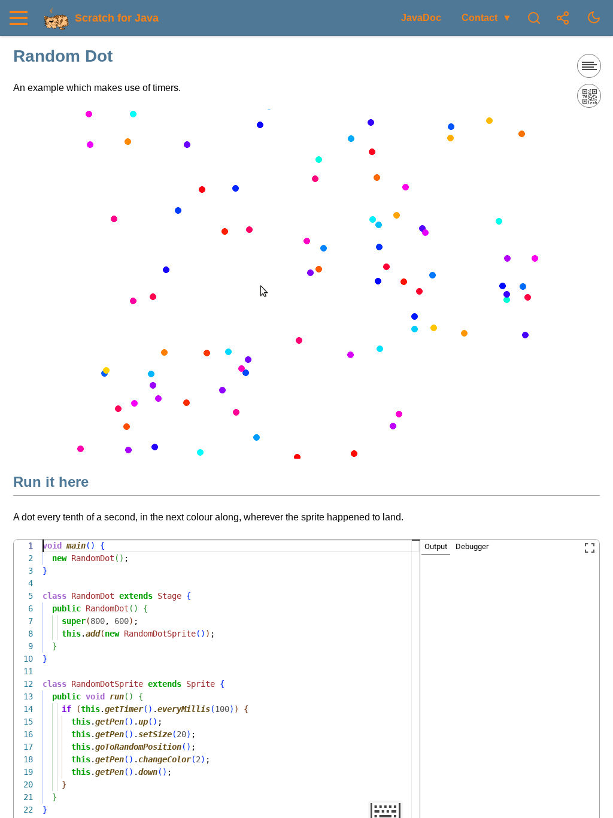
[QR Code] (589, 96)
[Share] (563, 18)
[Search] (534, 18)
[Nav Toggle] (22, 18)
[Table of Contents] (589, 66)
